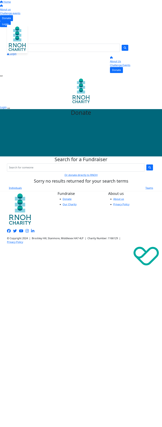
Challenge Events (120, 65)
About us (5, 9)
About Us (115, 61)
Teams (149, 188)
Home (7, 2)
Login (5, 24)
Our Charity (70, 204)
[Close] (8, 108)
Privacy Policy (121, 204)
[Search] (125, 48)
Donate (6, 18)
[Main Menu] (1, 75)
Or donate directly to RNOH (81, 175)
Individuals (15, 188)
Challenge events (10, 13)
